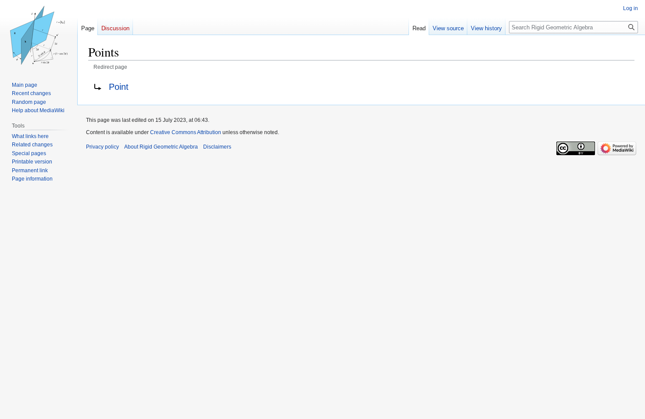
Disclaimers (217, 147)
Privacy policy (102, 147)
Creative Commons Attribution (185, 132)
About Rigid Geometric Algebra (161, 147)
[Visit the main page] (39, 35)
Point (119, 87)
